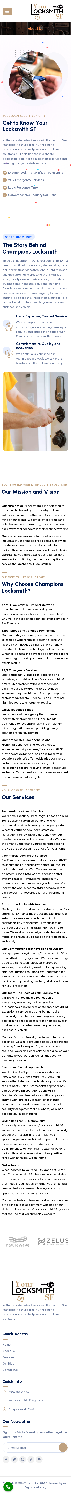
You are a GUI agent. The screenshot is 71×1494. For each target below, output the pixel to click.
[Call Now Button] (8, 1486)
